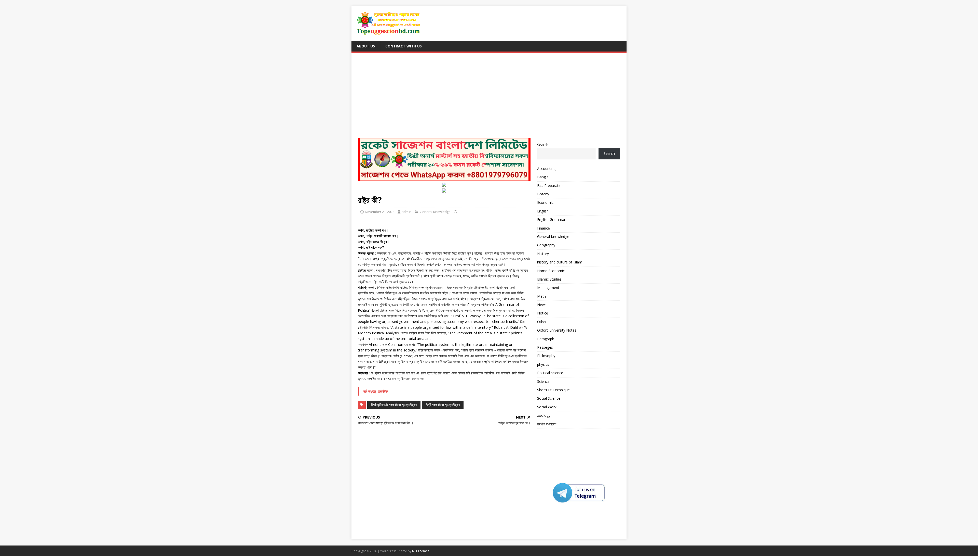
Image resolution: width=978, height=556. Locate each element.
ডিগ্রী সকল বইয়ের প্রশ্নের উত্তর (443, 404)
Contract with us (403, 46)
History (543, 253)
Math (541, 296)
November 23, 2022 (379, 211)
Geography (546, 245)
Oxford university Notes (556, 330)
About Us (366, 46)
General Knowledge (435, 211)
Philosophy (546, 355)
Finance (543, 228)
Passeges (545, 347)
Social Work (546, 407)
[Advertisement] (489, 97)
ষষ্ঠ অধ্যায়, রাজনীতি (375, 391)
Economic (545, 202)
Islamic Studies (549, 279)
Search (542, 144)
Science (543, 381)
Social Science (548, 398)
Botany (543, 194)
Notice (542, 313)
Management (548, 287)
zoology (543, 415)
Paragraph (545, 338)
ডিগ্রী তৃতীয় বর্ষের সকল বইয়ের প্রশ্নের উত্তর (394, 404)
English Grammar (551, 219)
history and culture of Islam (559, 262)
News (542, 304)
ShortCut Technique (553, 389)
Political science (550, 372)
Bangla (543, 176)
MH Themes (420, 551)
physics (543, 364)
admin (406, 211)
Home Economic (551, 270)
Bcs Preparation (550, 185)
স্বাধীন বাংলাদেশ (546, 424)
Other (542, 321)
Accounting (546, 168)
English (543, 211)
